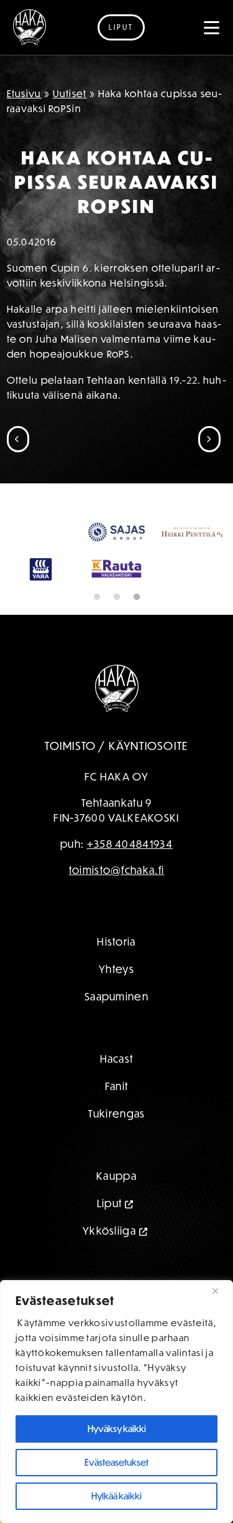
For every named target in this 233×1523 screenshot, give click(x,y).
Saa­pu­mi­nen (116, 996)
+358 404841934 (130, 843)
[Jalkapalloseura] (29, 27)
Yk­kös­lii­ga (109, 1230)
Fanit (117, 1086)
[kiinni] (219, 1290)
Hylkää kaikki (116, 1496)
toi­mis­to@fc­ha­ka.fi (116, 869)
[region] (116, 1401)
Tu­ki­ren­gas (116, 1113)
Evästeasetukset (116, 1462)
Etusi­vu (24, 93)
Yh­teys (116, 968)
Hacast (117, 1058)
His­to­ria (116, 941)
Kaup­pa (116, 1175)
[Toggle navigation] (212, 27)
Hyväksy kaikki (117, 1429)
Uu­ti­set (70, 93)
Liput (121, 27)
